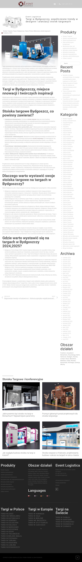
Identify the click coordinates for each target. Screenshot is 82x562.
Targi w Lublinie (67, 182)
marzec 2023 (66, 279)
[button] (54, 3)
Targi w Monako (67, 192)
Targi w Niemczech (68, 194)
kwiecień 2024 (67, 259)
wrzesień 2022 (67, 291)
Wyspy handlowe (67, 248)
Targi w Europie (67, 154)
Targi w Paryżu (67, 202)
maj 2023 (65, 277)
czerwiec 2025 (67, 257)
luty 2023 (65, 281)
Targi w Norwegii (67, 196)
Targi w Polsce (29, 31)
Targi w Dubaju (67, 148)
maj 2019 (65, 339)
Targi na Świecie (67, 132)
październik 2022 (67, 289)
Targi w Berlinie (67, 138)
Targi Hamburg (67, 128)
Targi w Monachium (68, 190)
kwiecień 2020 (67, 331)
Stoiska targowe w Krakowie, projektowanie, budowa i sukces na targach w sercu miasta (60, 454)
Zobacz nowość (67, 58)
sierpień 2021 (66, 303)
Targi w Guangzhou (68, 160)
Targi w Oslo (66, 200)
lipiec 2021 (66, 305)
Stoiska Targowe (7, 31)
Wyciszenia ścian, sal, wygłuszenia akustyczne (12, 479)
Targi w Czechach (68, 146)
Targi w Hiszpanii (67, 164)
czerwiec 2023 (67, 275)
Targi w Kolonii (67, 172)
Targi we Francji (67, 228)
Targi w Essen (67, 152)
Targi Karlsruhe (67, 130)
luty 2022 (65, 297)
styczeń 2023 (66, 283)
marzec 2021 (66, 313)
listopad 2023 (66, 265)
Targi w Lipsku (67, 176)
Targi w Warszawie (68, 226)
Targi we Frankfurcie (68, 230)
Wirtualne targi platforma (70, 54)
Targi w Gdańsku (67, 156)
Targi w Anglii (66, 134)
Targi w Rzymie (67, 210)
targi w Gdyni (66, 158)
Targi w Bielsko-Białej (69, 140)
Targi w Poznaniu (67, 206)
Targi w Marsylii (67, 186)
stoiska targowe (31, 119)
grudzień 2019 (67, 333)
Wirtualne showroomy (69, 52)
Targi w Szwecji (67, 220)
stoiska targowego (38, 138)
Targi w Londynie (67, 180)
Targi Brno (66, 126)
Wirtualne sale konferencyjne (71, 236)
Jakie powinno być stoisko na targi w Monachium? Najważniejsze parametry (18, 415)
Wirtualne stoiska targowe (70, 50)
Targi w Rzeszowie (68, 208)
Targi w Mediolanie (68, 188)
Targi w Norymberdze (69, 198)
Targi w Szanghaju (68, 214)
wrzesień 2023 (67, 269)
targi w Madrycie (67, 184)
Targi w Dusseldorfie (68, 150)
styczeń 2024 (66, 261)
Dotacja (57, 485)
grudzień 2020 (67, 317)
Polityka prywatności (60, 482)
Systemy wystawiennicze (70, 38)
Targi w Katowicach (68, 168)
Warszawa (36, 475)
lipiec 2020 (66, 327)
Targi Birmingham (68, 122)
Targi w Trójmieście (68, 224)
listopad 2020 (66, 319)
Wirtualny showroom (68, 242)
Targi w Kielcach (67, 170)
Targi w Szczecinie (68, 216)
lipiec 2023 (66, 273)
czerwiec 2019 (67, 337)
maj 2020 (65, 329)
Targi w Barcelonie (68, 136)
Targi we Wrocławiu (68, 234)
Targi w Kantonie (67, 166)
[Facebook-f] (56, 489)
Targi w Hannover (68, 162)
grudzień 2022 (67, 285)
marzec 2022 (66, 295)
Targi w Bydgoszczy (18, 31)
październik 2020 (67, 321)
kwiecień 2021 (67, 311)
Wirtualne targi (67, 240)
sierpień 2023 (66, 271)
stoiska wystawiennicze (69, 120)
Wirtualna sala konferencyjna (71, 56)
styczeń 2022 (66, 299)
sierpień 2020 (66, 325)
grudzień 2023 (67, 263)
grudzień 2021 (67, 301)
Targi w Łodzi (66, 178)
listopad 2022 (66, 287)
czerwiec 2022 (67, 293)
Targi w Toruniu (67, 222)
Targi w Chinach (67, 144)
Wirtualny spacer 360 (69, 244)
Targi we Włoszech (68, 232)
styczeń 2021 (66, 315)
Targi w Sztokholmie (68, 218)
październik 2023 (67, 267)
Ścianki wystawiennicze (69, 40)
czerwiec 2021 (67, 307)
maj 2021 (65, 309)
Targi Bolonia (66, 124)
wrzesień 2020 (67, 323)
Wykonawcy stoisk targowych (42, 31)
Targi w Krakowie (67, 174)
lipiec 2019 (66, 335)
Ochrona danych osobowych (62, 480)
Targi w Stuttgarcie (68, 212)
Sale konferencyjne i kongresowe (9, 477)
